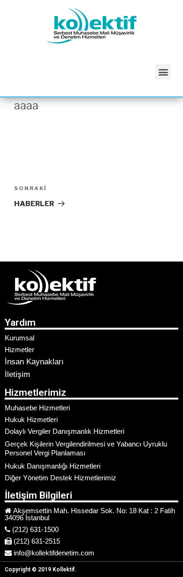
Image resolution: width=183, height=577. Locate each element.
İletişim (17, 374)
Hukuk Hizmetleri (31, 419)
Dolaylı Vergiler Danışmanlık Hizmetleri (64, 431)
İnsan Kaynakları (34, 361)
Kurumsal (19, 338)
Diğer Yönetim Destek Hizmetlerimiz (60, 478)
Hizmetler (19, 350)
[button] (163, 71)
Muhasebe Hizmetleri (37, 408)
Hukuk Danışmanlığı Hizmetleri (52, 466)
